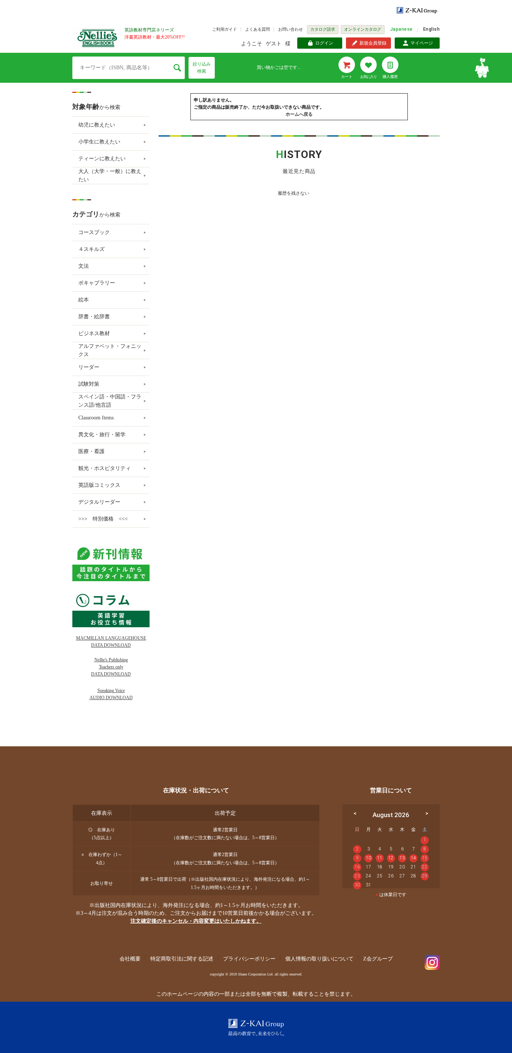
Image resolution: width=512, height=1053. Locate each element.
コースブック (94, 232)
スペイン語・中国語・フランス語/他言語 (109, 401)
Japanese (401, 29)
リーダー (88, 367)
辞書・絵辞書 (94, 316)
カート (346, 77)
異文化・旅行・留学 (102, 434)
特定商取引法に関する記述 (181, 959)
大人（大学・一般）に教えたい (109, 175)
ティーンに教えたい (102, 158)
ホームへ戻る (299, 114)
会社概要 (130, 959)
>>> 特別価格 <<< (103, 519)
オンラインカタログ (362, 29)
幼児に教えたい (96, 125)
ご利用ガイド (224, 29)
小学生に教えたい (99, 142)
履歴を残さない (293, 193)
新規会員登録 (372, 43)
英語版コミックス (99, 485)
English (431, 29)
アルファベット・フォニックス (109, 350)
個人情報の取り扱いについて (319, 959)
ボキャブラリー (96, 283)
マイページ (421, 43)
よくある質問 (257, 29)
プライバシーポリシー (249, 959)
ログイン (324, 43)
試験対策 (88, 384)
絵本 (83, 300)
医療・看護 (91, 451)
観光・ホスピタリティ (104, 468)
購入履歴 (390, 77)
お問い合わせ (290, 29)
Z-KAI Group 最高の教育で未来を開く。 (256, 1027)
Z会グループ (378, 959)
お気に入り (368, 77)
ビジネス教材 (94, 333)
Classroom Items (96, 418)
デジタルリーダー (99, 502)
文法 (83, 266)
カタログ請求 (322, 29)
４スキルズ (91, 249)
